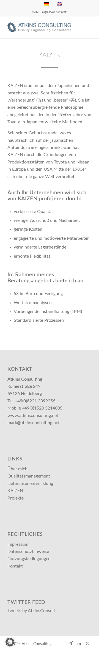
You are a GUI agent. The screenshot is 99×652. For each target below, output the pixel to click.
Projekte (15, 498)
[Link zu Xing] (71, 643)
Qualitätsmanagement (28, 476)
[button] (10, 642)
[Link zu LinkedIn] (79, 643)
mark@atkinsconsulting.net (33, 423)
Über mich (17, 469)
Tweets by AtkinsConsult (31, 611)
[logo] (41, 27)
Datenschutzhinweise (28, 551)
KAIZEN (15, 491)
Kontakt (15, 566)
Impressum (17, 544)
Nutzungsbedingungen (29, 558)
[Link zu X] (87, 643)
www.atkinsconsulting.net (32, 415)
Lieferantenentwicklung (30, 483)
